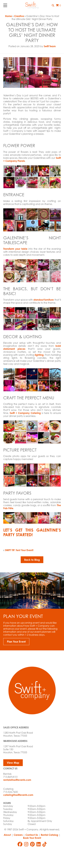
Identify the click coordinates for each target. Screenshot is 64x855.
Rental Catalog (49, 834)
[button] (53, 5)
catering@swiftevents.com (18, 794)
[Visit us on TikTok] (44, 844)
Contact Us (31, 834)
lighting (39, 354)
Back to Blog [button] (32, 559)
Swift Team (50, 46)
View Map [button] (13, 762)
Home (8, 16)
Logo (32, 5)
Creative (19, 16)
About (7, 834)
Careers (18, 834)
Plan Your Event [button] (16, 641)
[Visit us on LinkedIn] (38, 844)
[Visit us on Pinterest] (32, 844)
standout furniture (43, 299)
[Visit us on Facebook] (20, 844)
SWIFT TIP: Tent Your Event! (19, 550)
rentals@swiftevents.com (17, 779)
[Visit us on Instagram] (26, 844)
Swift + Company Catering (25, 413)
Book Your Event (32, 837)
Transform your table (15, 248)
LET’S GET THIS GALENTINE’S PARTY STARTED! (32, 532)
